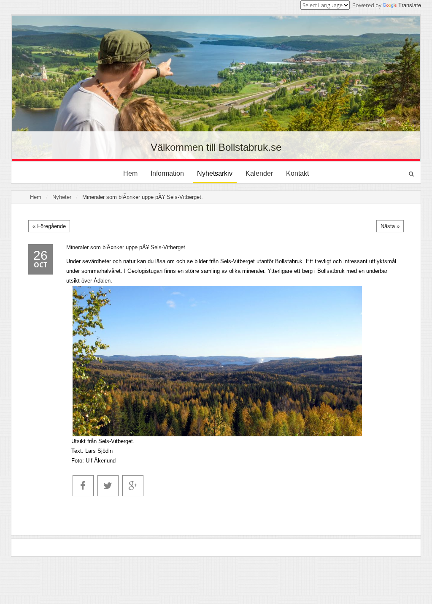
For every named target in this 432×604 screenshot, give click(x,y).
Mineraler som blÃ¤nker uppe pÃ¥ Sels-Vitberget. (142, 197)
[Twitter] (108, 485)
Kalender (259, 173)
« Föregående (49, 226)
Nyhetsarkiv (214, 173)
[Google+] (132, 485)
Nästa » (390, 226)
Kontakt (297, 173)
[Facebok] (83, 485)
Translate (409, 5)
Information (167, 173)
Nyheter (61, 197)
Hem (130, 173)
